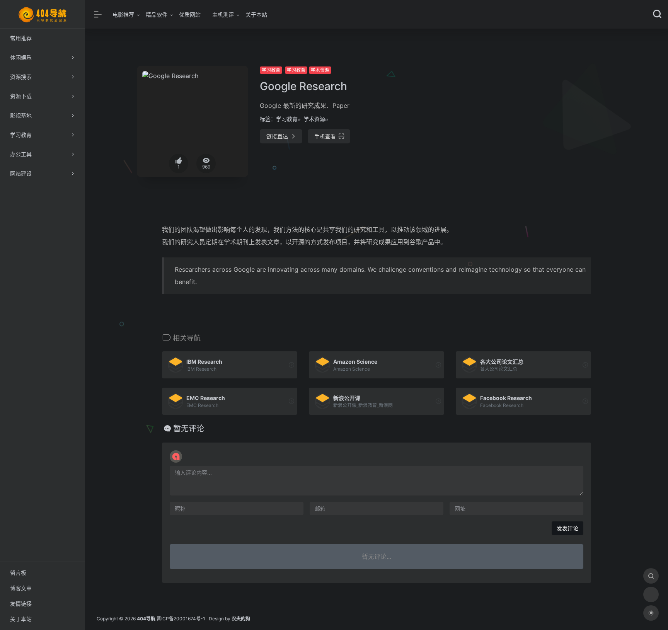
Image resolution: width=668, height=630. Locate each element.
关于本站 (256, 14)
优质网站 (190, 14)
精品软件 (156, 14)
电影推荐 (123, 14)
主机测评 (223, 14)
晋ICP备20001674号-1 (181, 618)
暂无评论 (188, 428)
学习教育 (271, 70)
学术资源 (320, 70)
